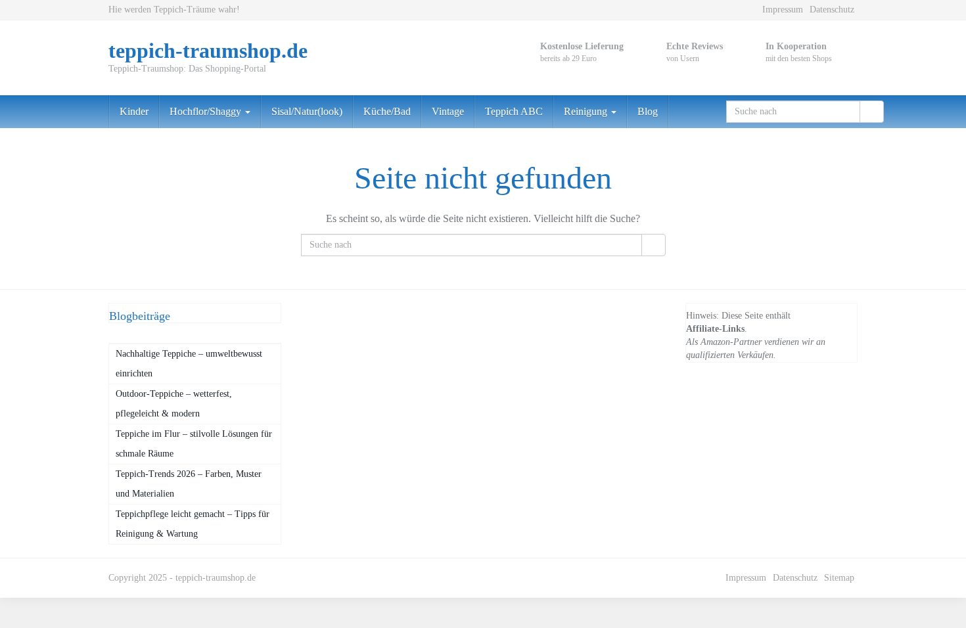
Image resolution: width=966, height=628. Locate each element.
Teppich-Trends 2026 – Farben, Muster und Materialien (189, 484)
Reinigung (587, 111)
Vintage (448, 111)
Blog (647, 111)
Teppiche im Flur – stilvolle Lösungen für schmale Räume (194, 444)
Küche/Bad (387, 111)
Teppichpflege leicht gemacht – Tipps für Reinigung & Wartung (192, 524)
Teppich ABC (514, 111)
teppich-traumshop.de (215, 578)
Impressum (782, 9)
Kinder (134, 111)
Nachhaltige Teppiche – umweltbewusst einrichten (189, 363)
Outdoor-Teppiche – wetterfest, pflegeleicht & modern (174, 403)
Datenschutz (832, 9)
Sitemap (839, 578)
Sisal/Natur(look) (306, 111)
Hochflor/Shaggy (207, 111)
